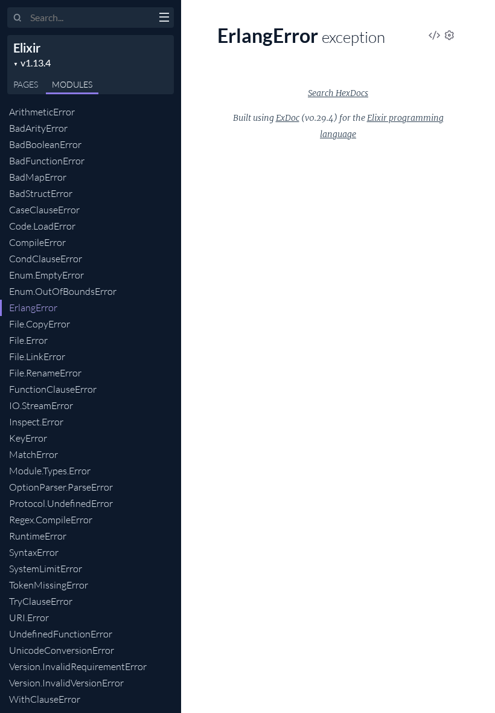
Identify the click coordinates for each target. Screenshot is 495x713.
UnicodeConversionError (61, 650)
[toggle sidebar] (164, 19)
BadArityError (38, 128)
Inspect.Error (36, 422)
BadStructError (40, 193)
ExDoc (287, 117)
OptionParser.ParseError (61, 487)
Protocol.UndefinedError (61, 503)
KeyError (28, 438)
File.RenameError (45, 373)
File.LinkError (37, 356)
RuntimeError (37, 536)
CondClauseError (45, 259)
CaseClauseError (44, 210)
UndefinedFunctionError (60, 634)
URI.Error (29, 617)
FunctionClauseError (53, 389)
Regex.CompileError (50, 520)
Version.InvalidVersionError (66, 683)
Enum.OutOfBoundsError (63, 291)
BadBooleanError (45, 144)
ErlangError (33, 308)
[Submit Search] (17, 18)
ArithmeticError (42, 112)
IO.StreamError (41, 405)
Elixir (26, 47)
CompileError (37, 242)
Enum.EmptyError (46, 275)
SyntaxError (34, 552)
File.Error (28, 340)
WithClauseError (44, 699)
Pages (25, 84)
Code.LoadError (42, 226)
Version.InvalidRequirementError (78, 666)
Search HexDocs (338, 93)
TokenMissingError (48, 585)
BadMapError (37, 177)
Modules (72, 84)
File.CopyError (39, 324)
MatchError (33, 454)
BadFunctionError (47, 161)
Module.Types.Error (50, 471)
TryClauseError (40, 601)
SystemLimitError (45, 569)
